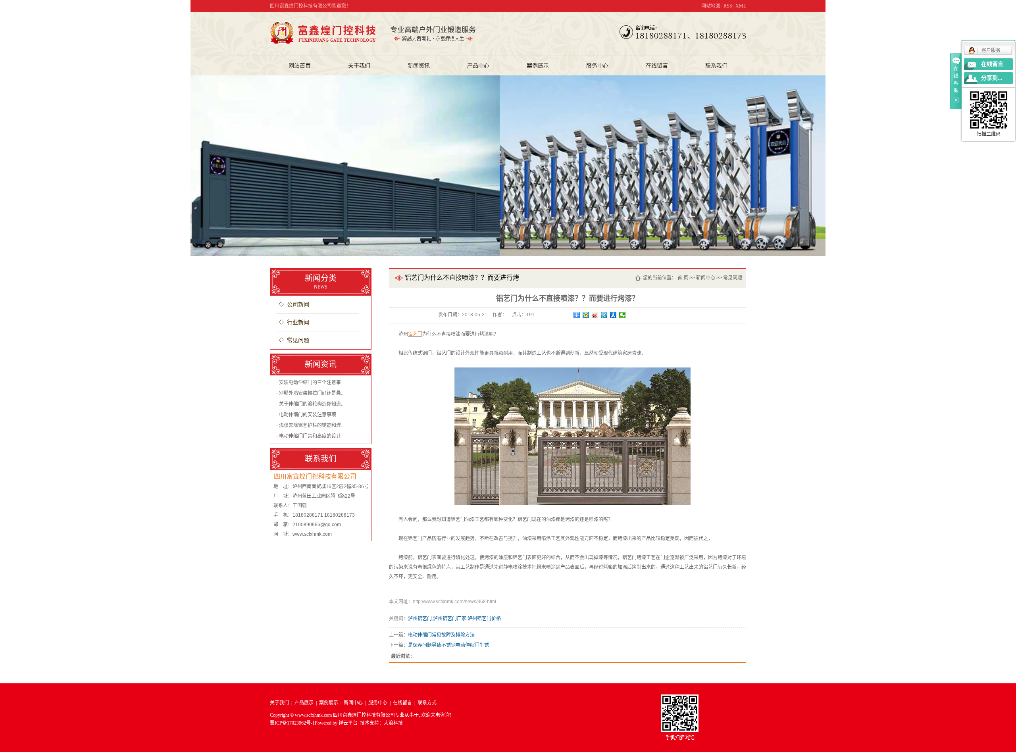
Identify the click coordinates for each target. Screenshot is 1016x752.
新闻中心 (705, 278)
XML (740, 6)
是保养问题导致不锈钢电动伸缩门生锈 (448, 645)
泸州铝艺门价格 (484, 618)
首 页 (682, 278)
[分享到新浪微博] (595, 315)
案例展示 (538, 65)
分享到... (992, 78)
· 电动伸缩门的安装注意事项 (306, 414)
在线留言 (657, 65)
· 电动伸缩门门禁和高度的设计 (308, 436)
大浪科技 (393, 723)
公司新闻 (298, 305)
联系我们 (716, 65)
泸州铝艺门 (420, 618)
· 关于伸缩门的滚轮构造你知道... (310, 404)
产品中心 (478, 65)
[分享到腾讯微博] (604, 315)
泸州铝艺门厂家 (449, 618)
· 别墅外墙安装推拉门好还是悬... (310, 393)
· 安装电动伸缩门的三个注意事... (310, 382)
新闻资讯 (419, 65)
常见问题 (298, 340)
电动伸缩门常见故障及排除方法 (441, 635)
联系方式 (427, 703)
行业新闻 (298, 322)
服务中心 (597, 65)
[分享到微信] (622, 315)
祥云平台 (348, 723)
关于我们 (359, 65)
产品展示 (304, 703)
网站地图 (710, 6)
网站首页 (300, 65)
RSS (728, 6)
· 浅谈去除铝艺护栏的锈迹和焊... (310, 425)
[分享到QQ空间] (586, 315)
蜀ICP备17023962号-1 (292, 723)
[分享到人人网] (613, 315)
